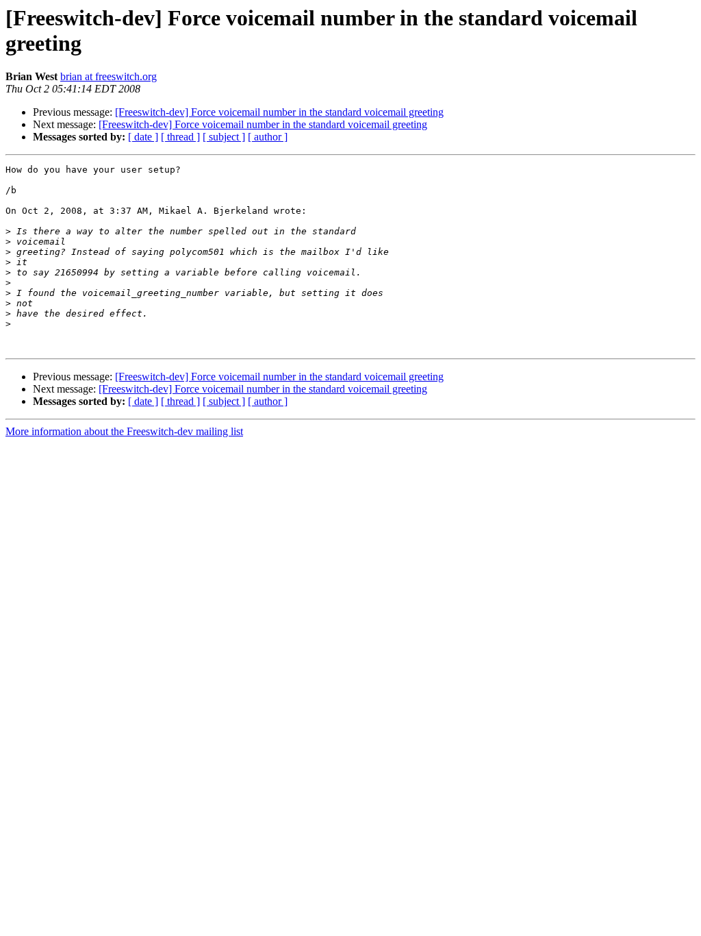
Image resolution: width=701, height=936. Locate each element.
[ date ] (143, 137)
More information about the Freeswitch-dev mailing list (124, 431)
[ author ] (268, 137)
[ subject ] (224, 137)
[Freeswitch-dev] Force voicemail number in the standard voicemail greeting (279, 112)
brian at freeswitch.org (108, 76)
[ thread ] (180, 137)
